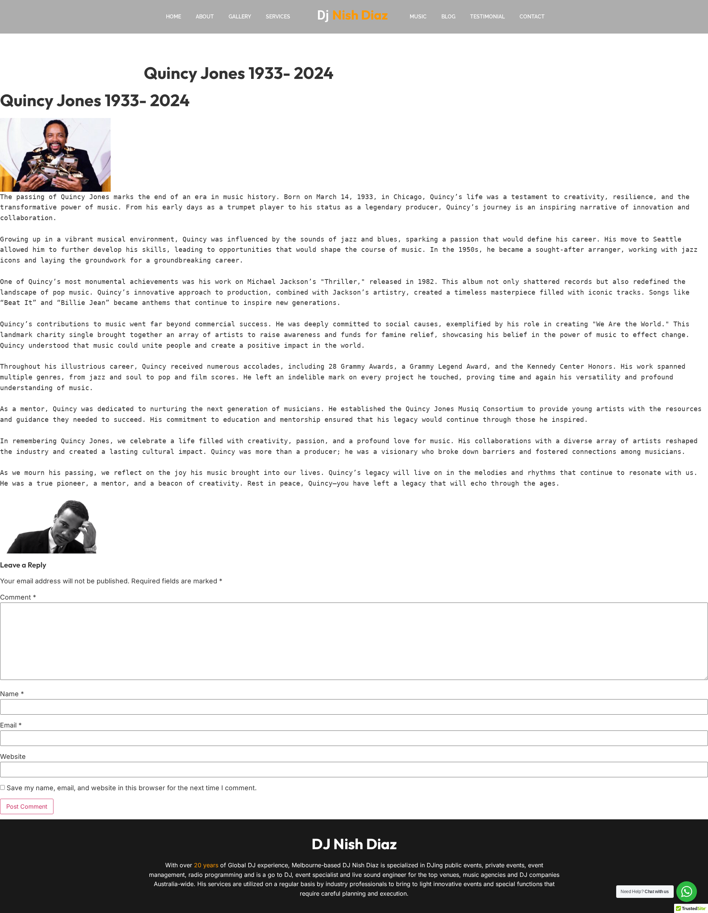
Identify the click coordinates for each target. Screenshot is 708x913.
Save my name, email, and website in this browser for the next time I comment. (132, 788)
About (205, 17)
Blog (448, 17)
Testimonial (487, 17)
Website (13, 756)
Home (173, 17)
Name (12, 694)
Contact (532, 17)
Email (11, 725)
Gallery (240, 17)
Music (418, 17)
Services (278, 17)
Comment (18, 597)
